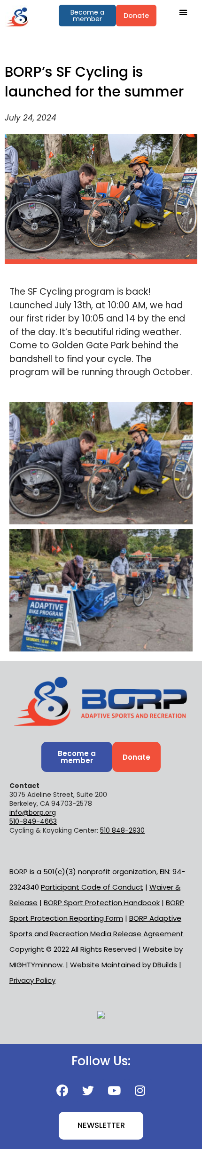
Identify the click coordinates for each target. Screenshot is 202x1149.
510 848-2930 (122, 830)
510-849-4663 (33, 821)
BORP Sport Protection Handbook (102, 903)
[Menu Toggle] (183, 12)
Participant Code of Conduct (92, 887)
